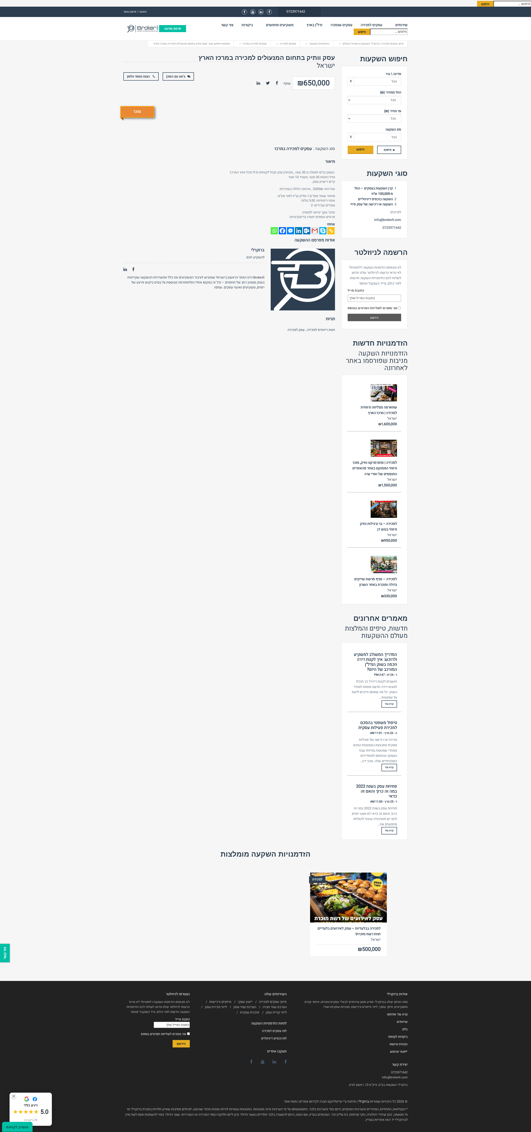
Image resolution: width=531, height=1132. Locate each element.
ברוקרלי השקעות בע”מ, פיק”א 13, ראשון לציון (378, 1084)
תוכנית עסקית (249, 1012)
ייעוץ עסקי (245, 1001)
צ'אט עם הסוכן (175, 76)
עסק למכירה (295, 329)
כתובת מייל (356, 290)
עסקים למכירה (371, 25)
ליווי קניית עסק (276, 1012)
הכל (394, 81)
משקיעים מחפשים (280, 25)
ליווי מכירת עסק (216, 1007)
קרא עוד (389, 704)
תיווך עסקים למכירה (273, 1001)
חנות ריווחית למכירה (321, 329)
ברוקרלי (257, 250)
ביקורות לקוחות (398, 1036)
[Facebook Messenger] (290, 230)
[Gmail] (314, 230)
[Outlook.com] (306, 230)
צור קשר (227, 25)
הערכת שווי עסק (244, 1007)
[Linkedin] (298, 230)
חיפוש (360, 149)
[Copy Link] (331, 230)
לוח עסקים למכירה (274, 1031)
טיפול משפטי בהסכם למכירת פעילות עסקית (377, 725)
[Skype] (322, 230)
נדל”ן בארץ (314, 25)
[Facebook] (282, 230)
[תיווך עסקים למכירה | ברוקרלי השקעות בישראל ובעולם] (141, 29)
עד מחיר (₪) (392, 111)
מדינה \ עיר (393, 73)
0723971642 (399, 1072)
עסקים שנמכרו (341, 25)
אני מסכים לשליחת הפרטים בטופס (373, 308)
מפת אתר (290, 1101)
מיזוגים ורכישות (220, 1001)
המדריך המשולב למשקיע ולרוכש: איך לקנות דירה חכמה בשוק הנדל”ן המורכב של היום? (375, 662)
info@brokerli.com (395, 1077)
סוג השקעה (393, 129)
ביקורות (247, 25)
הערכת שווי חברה (275, 1007)
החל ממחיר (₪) (390, 92)
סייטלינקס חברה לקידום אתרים (320, 1101)
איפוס (388, 150)
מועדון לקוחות (17, 1127)
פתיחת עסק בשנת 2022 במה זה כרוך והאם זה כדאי (376, 791)
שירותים (401, 25)
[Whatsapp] (274, 230)
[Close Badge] (13, 1096)
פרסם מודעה (172, 28)
